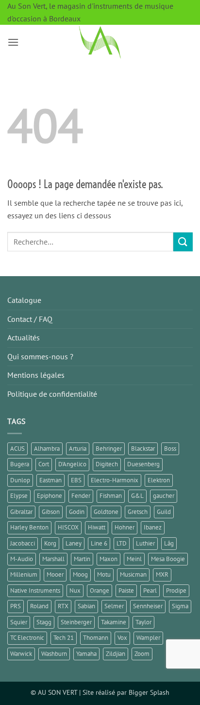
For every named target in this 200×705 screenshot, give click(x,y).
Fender (80, 496)
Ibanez (153, 527)
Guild (164, 512)
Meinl (134, 559)
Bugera (19, 464)
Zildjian (115, 654)
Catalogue (24, 300)
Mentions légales (36, 375)
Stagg (43, 622)
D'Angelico (72, 464)
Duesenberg (143, 464)
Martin (82, 559)
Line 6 (99, 543)
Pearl (150, 590)
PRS (15, 606)
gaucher (163, 496)
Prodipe (176, 590)
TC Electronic (27, 638)
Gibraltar (21, 512)
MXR (162, 574)
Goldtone (106, 512)
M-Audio (21, 559)
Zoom (142, 654)
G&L (137, 496)
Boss (170, 448)
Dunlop (20, 480)
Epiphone (49, 496)
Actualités (23, 337)
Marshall (53, 559)
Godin (76, 512)
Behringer (109, 448)
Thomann (95, 638)
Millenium (23, 574)
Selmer (114, 606)
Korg (50, 543)
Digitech (107, 464)
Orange (99, 590)
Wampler (148, 638)
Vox (122, 638)
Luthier (145, 543)
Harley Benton (29, 527)
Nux (75, 590)
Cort (43, 464)
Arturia (77, 448)
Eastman (50, 480)
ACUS (17, 448)
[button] (13, 42)
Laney (74, 543)
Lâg (169, 543)
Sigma (180, 606)
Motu (104, 574)
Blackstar (143, 448)
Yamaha (86, 654)
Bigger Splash (149, 692)
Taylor (143, 622)
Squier (18, 622)
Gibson (51, 512)
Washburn (54, 654)
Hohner (124, 527)
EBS (76, 480)
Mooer (55, 574)
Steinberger (76, 622)
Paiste (126, 590)
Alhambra (47, 448)
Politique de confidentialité (52, 394)
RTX (63, 606)
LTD (122, 543)
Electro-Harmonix (114, 480)
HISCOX (68, 527)
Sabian (86, 606)
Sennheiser (148, 606)
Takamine (113, 622)
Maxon (108, 559)
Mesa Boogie (168, 559)
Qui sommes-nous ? (40, 356)
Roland (39, 606)
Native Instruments (35, 590)
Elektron (159, 480)
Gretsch (138, 512)
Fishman (111, 496)
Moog (80, 574)
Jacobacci (22, 543)
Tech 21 (63, 638)
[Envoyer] (183, 241)
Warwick (21, 654)
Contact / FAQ (29, 319)
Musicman (133, 574)
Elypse (19, 496)
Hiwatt (96, 527)
